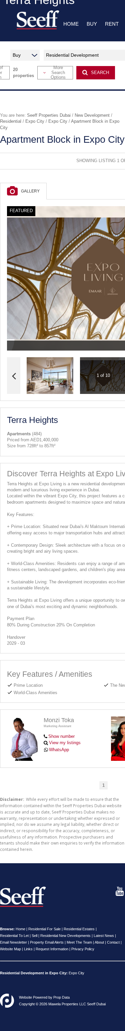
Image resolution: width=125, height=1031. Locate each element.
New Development (92, 115)
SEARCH (100, 72)
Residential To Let (14, 936)
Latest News (104, 936)
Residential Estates (79, 929)
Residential (10, 121)
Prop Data (61, 997)
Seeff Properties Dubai (49, 115)
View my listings (65, 742)
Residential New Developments (65, 936)
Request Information (52, 949)
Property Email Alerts (47, 942)
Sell (34, 936)
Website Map (10, 949)
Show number (61, 736)
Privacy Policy (82, 949)
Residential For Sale (44, 929)
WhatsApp (59, 749)
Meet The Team (79, 942)
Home (20, 929)
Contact (113, 942)
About (99, 942)
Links (28, 949)
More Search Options (58, 72)
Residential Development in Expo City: (34, 973)
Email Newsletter (13, 942)
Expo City (34, 121)
